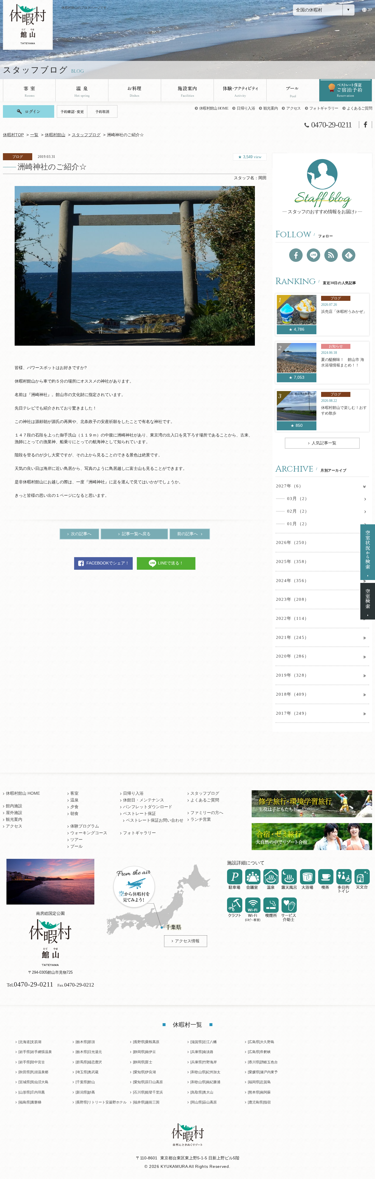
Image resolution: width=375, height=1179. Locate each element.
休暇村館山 (55, 135)
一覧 (34, 135)
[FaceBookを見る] (296, 255)
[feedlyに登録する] (348, 255)
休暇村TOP (13, 135)
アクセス (293, 108)
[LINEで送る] (313, 255)
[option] (135, 266)
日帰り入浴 (246, 108)
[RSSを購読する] (331, 255)
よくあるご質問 (359, 108)
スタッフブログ (86, 135)
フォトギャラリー (323, 108)
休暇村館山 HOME (213, 108)
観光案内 (270, 108)
